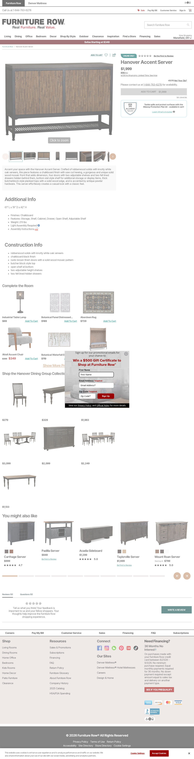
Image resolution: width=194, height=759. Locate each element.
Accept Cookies (159, 753)
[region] (97, 753)
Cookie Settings (138, 753)
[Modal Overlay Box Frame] (97, 379)
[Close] (189, 753)
